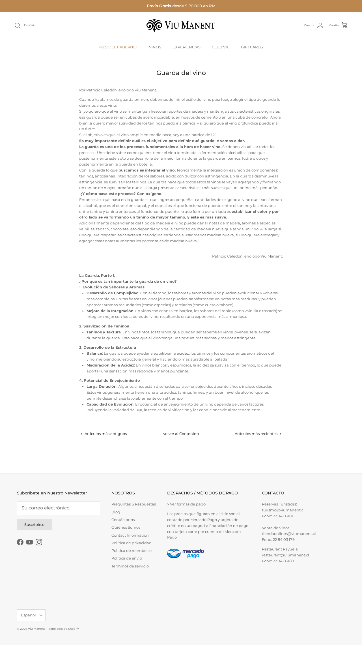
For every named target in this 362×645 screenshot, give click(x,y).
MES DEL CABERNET (118, 46)
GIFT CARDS (252, 46)
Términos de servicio (130, 566)
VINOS (155, 46)
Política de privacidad (131, 543)
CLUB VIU (221, 46)
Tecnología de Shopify (63, 629)
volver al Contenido (181, 433)
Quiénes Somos (125, 527)
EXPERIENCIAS (187, 46)
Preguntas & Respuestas (133, 504)
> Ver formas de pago (186, 504)
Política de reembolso (131, 550)
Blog (115, 512)
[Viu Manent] (181, 25)
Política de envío (126, 558)
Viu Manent (37, 629)
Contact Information (130, 535)
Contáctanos (123, 519)
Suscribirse (34, 524)
